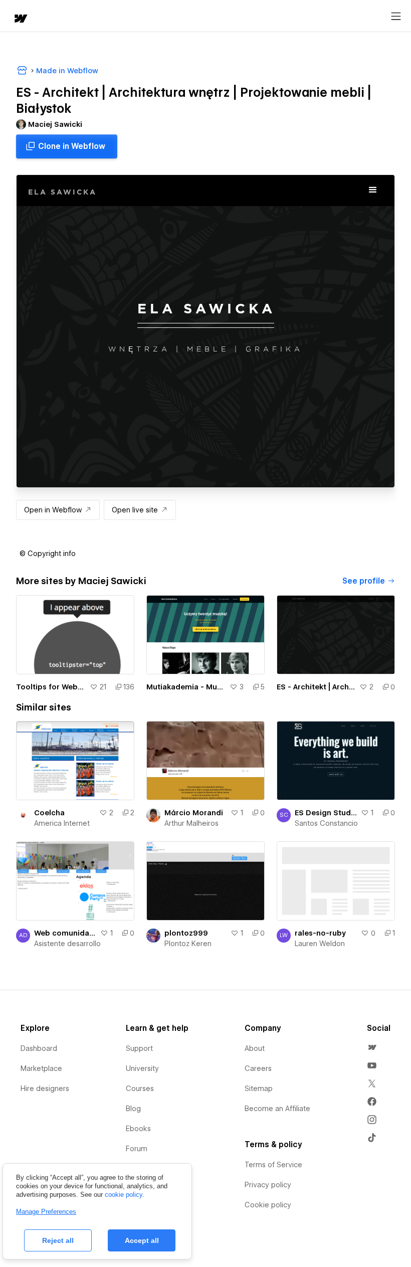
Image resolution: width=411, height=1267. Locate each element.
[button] (47, 553)
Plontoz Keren (188, 944)
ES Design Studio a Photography (326, 813)
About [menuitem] (255, 1048)
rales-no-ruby (320, 933)
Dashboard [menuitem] (39, 1048)
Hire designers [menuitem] (45, 1088)
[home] (20, 19)
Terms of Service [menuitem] (273, 1165)
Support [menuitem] (139, 1048)
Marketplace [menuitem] (41, 1068)
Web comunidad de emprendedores (65, 933)
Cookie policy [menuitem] (268, 1205)
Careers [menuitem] (258, 1068)
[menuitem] (372, 1047)
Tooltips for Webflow (51, 687)
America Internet (62, 823)
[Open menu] (396, 16)
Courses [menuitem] (140, 1088)
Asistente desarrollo (67, 944)
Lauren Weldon (320, 944)
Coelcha (49, 813)
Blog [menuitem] (133, 1109)
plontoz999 (186, 933)
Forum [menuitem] (136, 1149)
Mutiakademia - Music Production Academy (186, 687)
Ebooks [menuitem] (138, 1129)
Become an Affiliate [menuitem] (277, 1109)
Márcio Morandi (193, 813)
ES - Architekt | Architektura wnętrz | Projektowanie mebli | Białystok (316, 687)
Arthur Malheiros (191, 823)
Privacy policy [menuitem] (268, 1185)
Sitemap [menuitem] (259, 1088)
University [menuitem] (142, 1068)
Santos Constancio (326, 823)
